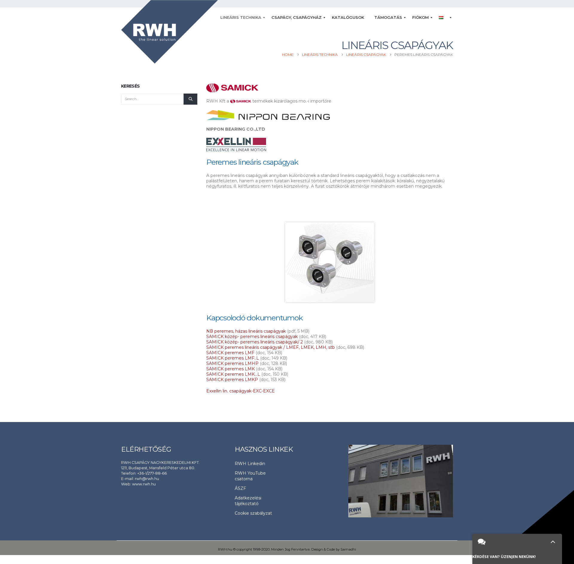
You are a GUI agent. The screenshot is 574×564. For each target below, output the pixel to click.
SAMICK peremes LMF (230, 352)
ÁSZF (240, 488)
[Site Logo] (169, 32)
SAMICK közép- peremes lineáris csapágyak (252, 336)
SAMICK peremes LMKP (232, 379)
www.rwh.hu (144, 484)
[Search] (190, 99)
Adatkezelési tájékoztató (248, 500)
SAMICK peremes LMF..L (232, 358)
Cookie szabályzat (253, 513)
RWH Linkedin (250, 463)
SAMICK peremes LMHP (232, 363)
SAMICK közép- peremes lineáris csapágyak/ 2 (254, 342)
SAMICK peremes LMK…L (233, 374)
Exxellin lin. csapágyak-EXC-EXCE (240, 391)
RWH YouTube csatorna (250, 476)
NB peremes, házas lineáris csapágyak (246, 331)
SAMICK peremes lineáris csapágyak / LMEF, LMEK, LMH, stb (270, 347)
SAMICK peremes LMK (230, 369)
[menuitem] (240, 17)
